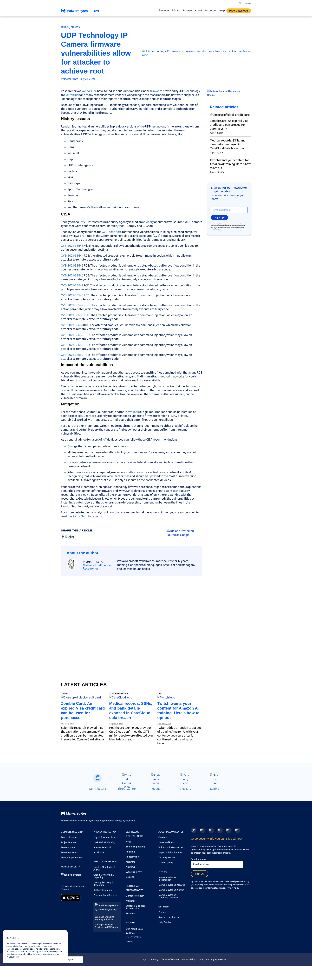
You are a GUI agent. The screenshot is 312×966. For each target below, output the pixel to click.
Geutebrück (72, 95)
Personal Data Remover (105, 895)
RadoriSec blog (82, 516)
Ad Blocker (99, 852)
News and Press (166, 842)
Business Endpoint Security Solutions (104, 918)
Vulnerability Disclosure (170, 847)
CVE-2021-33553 (72, 345)
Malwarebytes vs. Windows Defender (168, 896)
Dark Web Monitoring (104, 842)
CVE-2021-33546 (72, 275)
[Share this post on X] (67, 537)
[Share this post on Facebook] (63, 537)
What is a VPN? (134, 872)
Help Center (164, 922)
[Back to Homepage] (80, 12)
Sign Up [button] (219, 217)
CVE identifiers (112, 232)
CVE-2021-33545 (72, 265)
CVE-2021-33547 (72, 285)
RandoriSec (89, 91)
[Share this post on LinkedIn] (72, 537)
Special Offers (165, 862)
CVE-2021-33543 (72, 245)
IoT (105, 439)
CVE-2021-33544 (72, 255)
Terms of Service (237, 227)
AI (160, 693)
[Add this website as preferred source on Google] (184, 533)
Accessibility (188, 959)
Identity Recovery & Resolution (103, 883)
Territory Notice (166, 857)
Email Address (198, 859)
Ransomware (133, 856)
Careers (162, 837)
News (75, 27)
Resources (210, 10)
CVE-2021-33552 (72, 335)
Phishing (130, 851)
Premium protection (71, 857)
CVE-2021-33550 (72, 315)
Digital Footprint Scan (104, 837)
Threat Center (127, 788)
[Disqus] (131, 621)
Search (240, 3)
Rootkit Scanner (69, 837)
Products (164, 10)
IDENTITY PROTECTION (105, 861)
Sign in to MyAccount (169, 917)
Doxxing (130, 877)
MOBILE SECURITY (70, 866)
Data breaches (119, 693)
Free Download (238, 10)
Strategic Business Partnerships (135, 907)
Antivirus (130, 866)
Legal (144, 959)
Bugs (65, 27)
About (198, 10)
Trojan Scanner (69, 842)
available (134, 412)
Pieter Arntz (71, 78)
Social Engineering (135, 846)
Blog (128, 841)
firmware (156, 91)
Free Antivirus (68, 847)
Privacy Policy (215, 229)
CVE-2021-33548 (72, 295)
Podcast (156, 788)
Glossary (185, 788)
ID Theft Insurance (102, 890)
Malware (130, 861)
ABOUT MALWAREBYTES (170, 832)
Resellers (131, 913)
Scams (214, 788)
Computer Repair (135, 895)
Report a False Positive (170, 852)
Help (222, 10)
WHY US (162, 871)
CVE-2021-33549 (72, 305)
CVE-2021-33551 (72, 325)
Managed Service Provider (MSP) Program (107, 925)
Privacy (154, 959)
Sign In (247, 3)
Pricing (176, 10)
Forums (162, 912)
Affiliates (131, 900)
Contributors (97, 788)
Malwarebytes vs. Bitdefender (167, 878)
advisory (148, 222)
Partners (187, 10)
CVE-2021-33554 (72, 354)
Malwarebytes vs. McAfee (171, 885)
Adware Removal (102, 847)
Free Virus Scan (69, 852)
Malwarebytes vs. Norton (171, 890)
